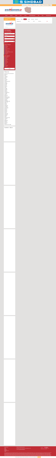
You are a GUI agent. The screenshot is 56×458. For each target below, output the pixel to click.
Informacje (46, 5)
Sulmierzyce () (6, 113)
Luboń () (5, 94)
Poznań (6, 15)
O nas (42, 5)
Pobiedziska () (6, 105)
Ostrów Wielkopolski (32, 15)
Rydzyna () (5, 111)
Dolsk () (5, 78)
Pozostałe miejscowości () (7, 124)
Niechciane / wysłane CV (36, 5)
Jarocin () (5, 82)
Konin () (5, 88)
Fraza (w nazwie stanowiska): (7, 32)
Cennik (5, 448)
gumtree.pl (6, 61)
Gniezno (11, 15)
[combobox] (9, 27)
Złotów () (5, 123)
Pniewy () (5, 104)
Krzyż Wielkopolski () (6, 92)
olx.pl (5, 64)
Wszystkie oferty (48, 15)
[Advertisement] (40, 10)
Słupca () (5, 112)
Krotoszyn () (5, 91)
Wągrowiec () (6, 120)
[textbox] (9, 27)
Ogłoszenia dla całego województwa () (9, 73)
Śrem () (5, 116)
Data (47, 21)
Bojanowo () (5, 74)
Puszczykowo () (6, 107)
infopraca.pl (6, 62)
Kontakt (50, 5)
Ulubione (30, 5)
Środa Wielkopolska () (7, 117)
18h (22, 19)
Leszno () (5, 93)
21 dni (36, 19)
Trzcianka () (5, 118)
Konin (21, 15)
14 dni (32, 19)
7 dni (29, 19)
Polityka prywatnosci (6, 450)
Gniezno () (5, 79)
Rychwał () (5, 110)
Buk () (5, 75)
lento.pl (6, 63)
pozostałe (6, 66)
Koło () (5, 87)
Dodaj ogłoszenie (25, 5)
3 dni (25, 19)
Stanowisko (18, 21)
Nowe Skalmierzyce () (7, 97)
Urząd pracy (6, 65)
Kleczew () (5, 85)
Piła (38, 15)
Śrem (42, 15)
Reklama (5, 449)
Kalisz (16, 15)
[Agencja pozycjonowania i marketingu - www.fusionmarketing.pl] (46, 447)
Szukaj (9, 68)
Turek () (5, 119)
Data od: (5, 37)
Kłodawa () (5, 86)
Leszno (25, 15)
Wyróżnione (6, 42)
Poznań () (5, 106)
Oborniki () (5, 99)
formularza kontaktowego (22, 449)
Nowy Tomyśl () (6, 98)
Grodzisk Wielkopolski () (7, 81)
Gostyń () (5, 80)
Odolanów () (5, 100)
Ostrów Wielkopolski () (7, 101)
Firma (28, 21)
